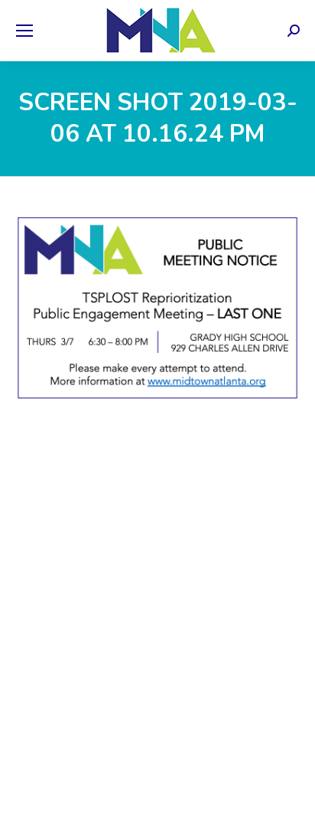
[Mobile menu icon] (24, 30)
